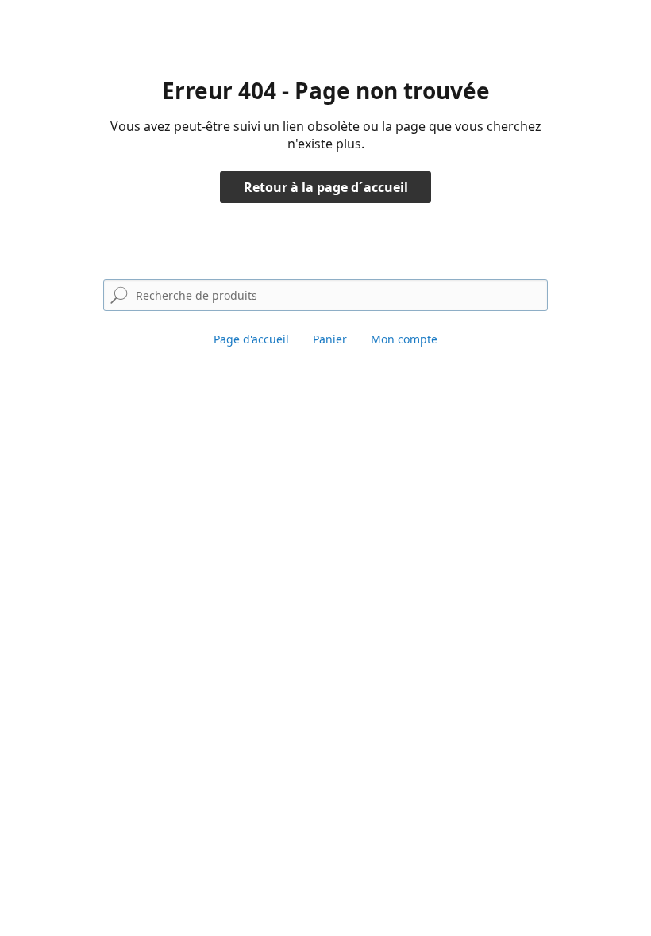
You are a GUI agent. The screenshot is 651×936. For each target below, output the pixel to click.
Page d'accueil (251, 339)
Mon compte (404, 339)
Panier (330, 339)
